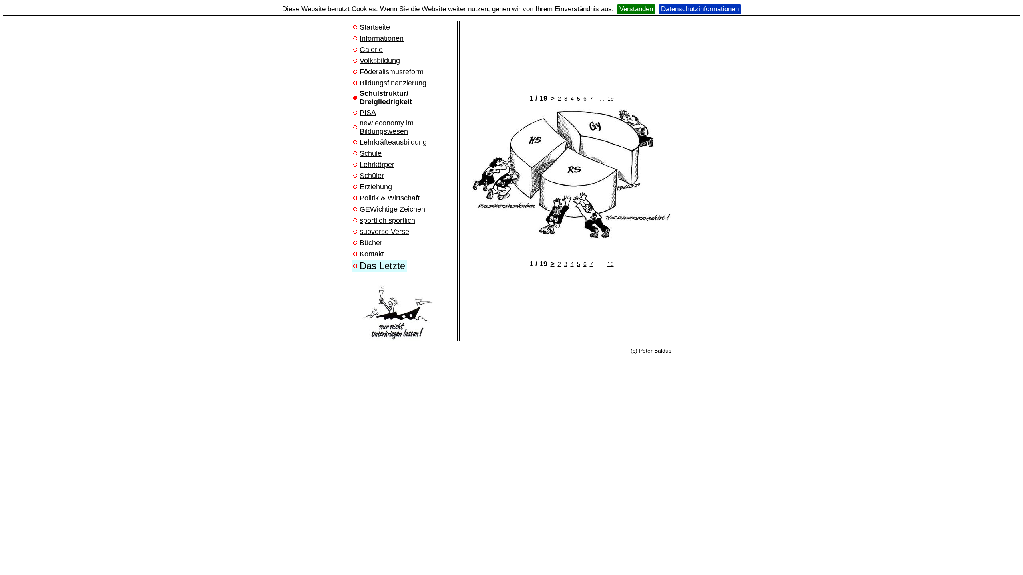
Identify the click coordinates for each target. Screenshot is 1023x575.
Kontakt (372, 254)
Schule (371, 153)
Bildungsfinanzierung (393, 83)
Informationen (382, 38)
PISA (368, 113)
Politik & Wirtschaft (390, 198)
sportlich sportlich (387, 220)
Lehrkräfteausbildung (393, 142)
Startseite (375, 27)
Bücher (371, 243)
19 (610, 98)
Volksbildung (380, 61)
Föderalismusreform (392, 72)
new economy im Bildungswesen (387, 127)
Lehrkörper (377, 165)
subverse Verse (384, 232)
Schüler (372, 176)
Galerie (371, 50)
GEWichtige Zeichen (392, 209)
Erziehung (376, 187)
